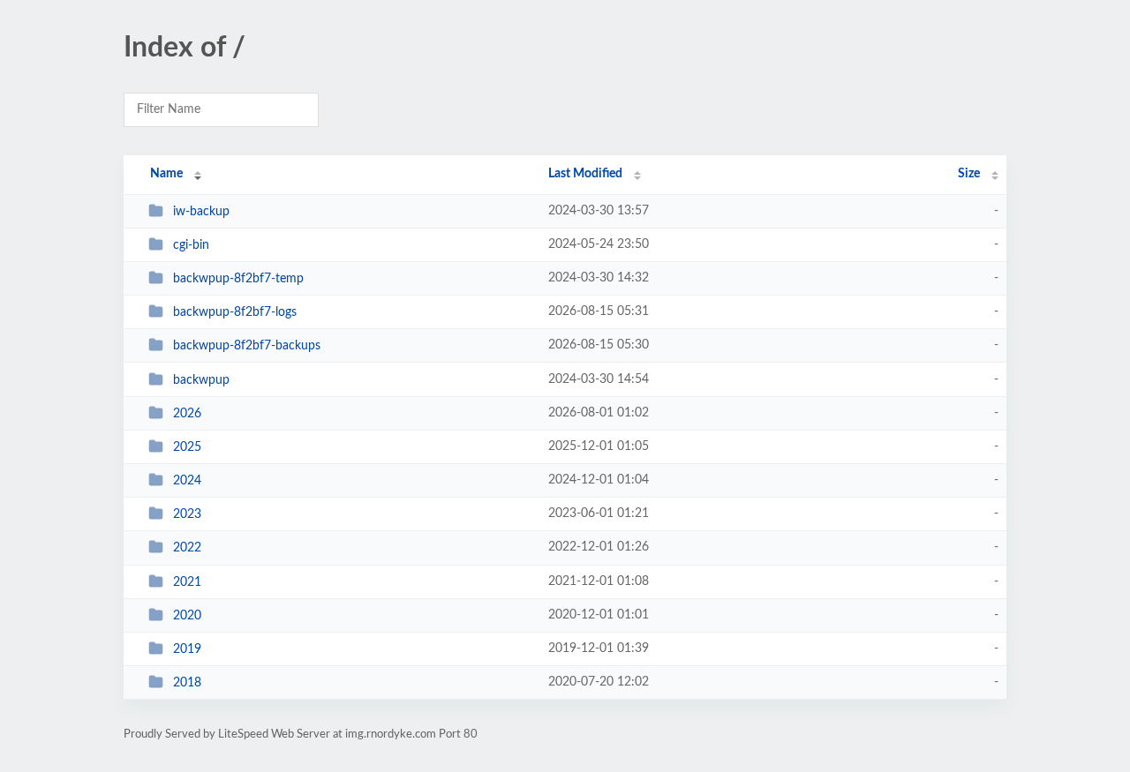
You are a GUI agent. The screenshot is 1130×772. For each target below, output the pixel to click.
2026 (187, 414)
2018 (187, 683)
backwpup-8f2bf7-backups (246, 346)
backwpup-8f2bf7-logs (235, 312)
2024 (187, 481)
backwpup (201, 380)
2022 (187, 548)
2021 (187, 582)
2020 (187, 616)
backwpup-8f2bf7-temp (238, 279)
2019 (187, 649)
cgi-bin (191, 245)
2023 (187, 514)
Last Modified (585, 174)
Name (166, 174)
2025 (187, 447)
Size (969, 174)
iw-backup (201, 212)
